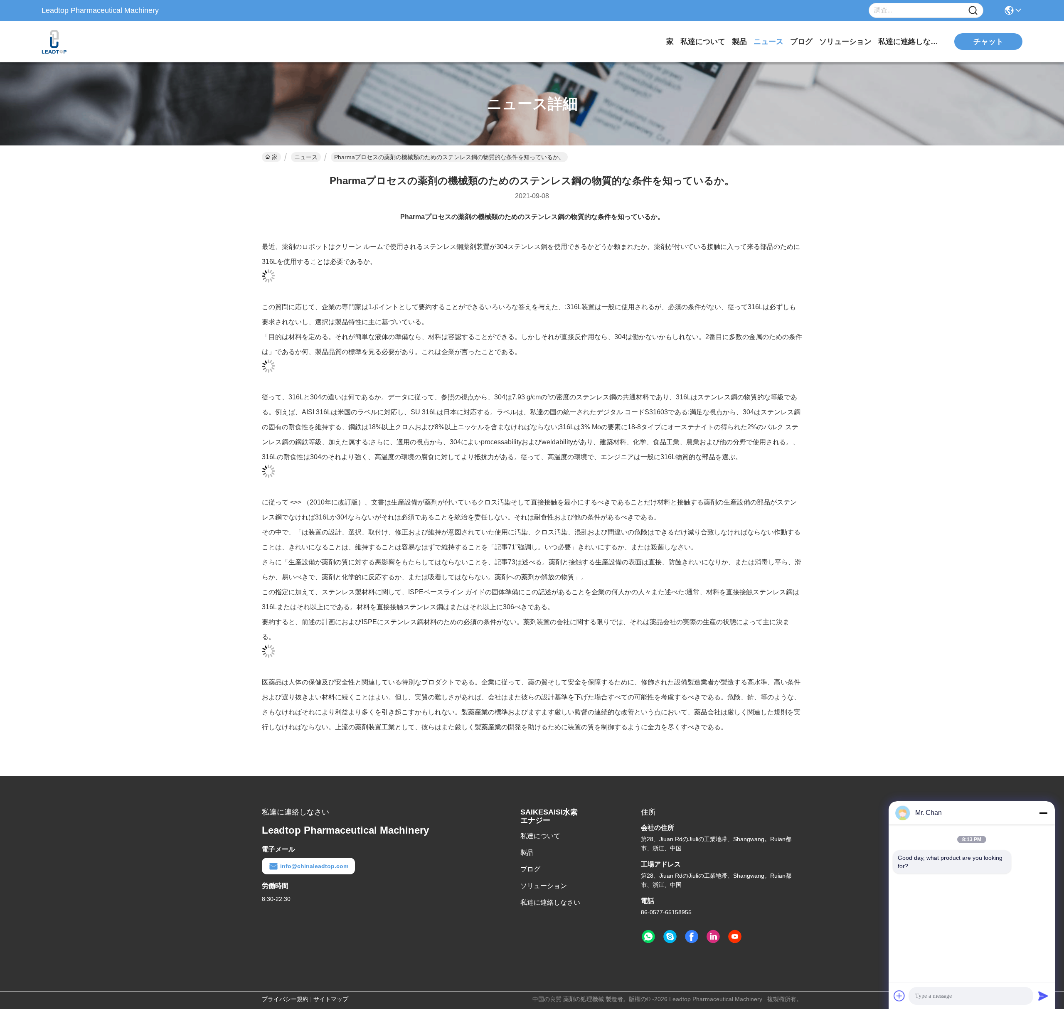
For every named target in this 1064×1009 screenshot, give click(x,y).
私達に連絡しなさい (909, 41)
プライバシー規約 (285, 999)
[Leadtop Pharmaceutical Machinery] (87, 41)
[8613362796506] (648, 937)
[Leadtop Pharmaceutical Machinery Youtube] (734, 937)
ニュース (768, 41)
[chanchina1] (670, 937)
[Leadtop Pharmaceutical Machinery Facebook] (691, 937)
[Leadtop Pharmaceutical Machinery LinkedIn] (713, 937)
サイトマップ (330, 999)
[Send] (1043, 996)
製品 (739, 41)
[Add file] (899, 996)
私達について (702, 41)
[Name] (973, 10)
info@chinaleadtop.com (314, 866)
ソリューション (845, 41)
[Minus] (1043, 813)
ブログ (801, 41)
